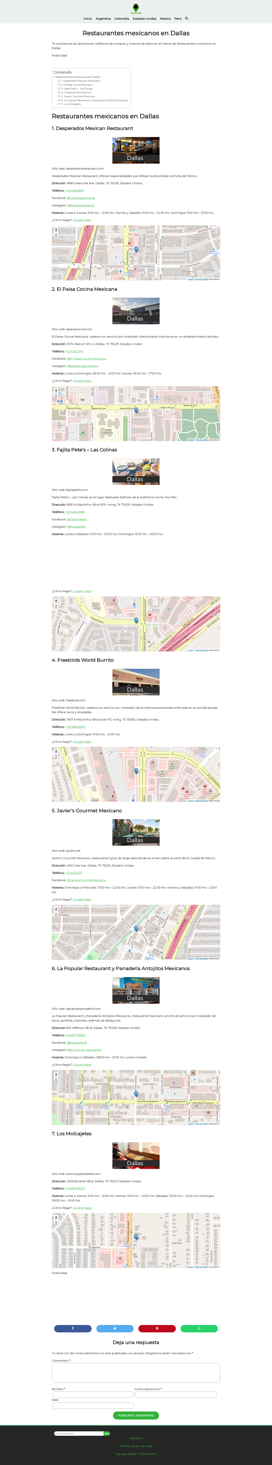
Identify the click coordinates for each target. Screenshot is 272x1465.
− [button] (56, 234)
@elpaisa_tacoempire (83, 366)
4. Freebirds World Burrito (77, 92)
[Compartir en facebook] (73, 1328)
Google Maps (82, 220)
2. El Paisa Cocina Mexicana (76, 84)
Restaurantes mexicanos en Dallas (77, 77)
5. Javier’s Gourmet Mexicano (78, 96)
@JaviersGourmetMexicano (86, 880)
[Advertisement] (136, 563)
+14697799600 (75, 1035)
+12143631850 (74, 190)
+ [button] (56, 229)
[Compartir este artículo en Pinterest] (157, 1328)
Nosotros (136, 1438)
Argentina (103, 18)
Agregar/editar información (136, 1454)
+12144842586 (75, 512)
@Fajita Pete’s (77, 519)
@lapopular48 (77, 1042)
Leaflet (190, 279)
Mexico (165, 18)
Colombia (121, 18)
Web (55, 1400)
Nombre (58, 1389)
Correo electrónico (148, 1389)
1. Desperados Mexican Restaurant (80, 80)
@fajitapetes (76, 526)
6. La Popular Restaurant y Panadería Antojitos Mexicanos (94, 100)
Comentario (61, 1360)
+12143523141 (74, 351)
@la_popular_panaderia (84, 1050)
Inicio (88, 18)
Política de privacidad (136, 1446)
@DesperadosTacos (81, 198)
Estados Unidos (144, 18)
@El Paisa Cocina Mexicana (86, 358)
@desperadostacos (81, 205)
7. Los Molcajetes (71, 104)
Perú (177, 18)
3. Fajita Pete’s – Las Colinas (76, 88)
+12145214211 (73, 873)
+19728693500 (75, 727)
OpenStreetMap (202, 279)
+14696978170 (75, 1188)
